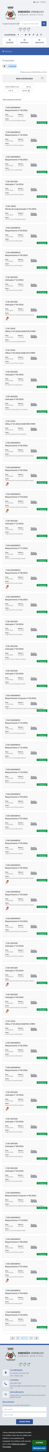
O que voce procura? (11, 24)
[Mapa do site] (37, 34)
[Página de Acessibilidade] (41, 34)
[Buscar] (43, 23)
